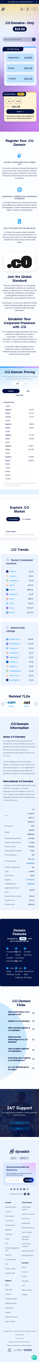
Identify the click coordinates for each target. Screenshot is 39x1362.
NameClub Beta (27, 1255)
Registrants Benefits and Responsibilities (19, 1345)
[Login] (22, 9)
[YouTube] (24, 1189)
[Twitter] (21, 1189)
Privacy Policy (19, 1334)
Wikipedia (30, 884)
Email (20, 1123)
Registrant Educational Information (19, 1342)
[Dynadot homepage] (3, 9)
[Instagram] (14, 1189)
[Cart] (28, 9)
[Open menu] (34, 9)
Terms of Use (19, 1338)
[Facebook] (11, 1189)
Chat (20, 1128)
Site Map (25, 1281)
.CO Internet (29, 880)
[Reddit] (27, 1189)
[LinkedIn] (17, 1189)
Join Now (28, 1180)
